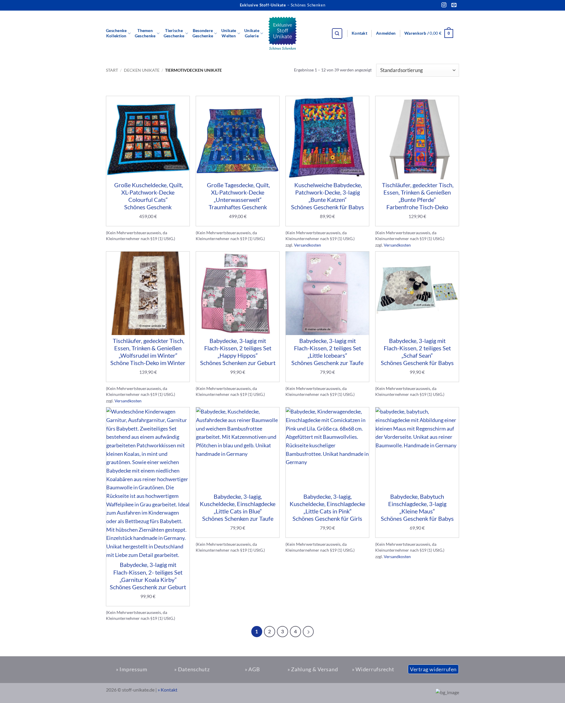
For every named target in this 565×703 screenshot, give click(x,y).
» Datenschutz (192, 669)
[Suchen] (337, 33)
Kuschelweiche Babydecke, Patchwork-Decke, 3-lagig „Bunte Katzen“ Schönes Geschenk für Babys (327, 196)
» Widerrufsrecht (373, 669)
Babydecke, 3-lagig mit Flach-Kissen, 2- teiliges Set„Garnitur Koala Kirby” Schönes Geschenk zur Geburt (148, 575)
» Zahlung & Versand (313, 669)
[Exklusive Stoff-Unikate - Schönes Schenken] (282, 33)
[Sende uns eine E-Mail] (453, 5)
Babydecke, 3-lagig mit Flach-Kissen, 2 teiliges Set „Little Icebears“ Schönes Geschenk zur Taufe (327, 351)
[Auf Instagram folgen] (443, 5)
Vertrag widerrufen (433, 669)
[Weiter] (308, 631)
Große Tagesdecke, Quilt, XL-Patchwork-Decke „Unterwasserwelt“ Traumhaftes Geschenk (238, 196)
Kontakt (359, 33)
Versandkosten (307, 244)
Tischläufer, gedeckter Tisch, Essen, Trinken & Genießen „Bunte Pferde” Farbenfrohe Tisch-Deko (417, 196)
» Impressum (131, 669)
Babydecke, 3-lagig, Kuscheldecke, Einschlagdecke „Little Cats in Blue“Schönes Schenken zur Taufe (237, 507)
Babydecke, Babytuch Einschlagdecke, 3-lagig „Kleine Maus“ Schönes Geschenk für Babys (417, 507)
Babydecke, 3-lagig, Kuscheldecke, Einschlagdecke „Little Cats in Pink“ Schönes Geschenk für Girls (327, 507)
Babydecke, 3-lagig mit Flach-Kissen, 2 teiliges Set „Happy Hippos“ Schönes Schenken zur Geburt (237, 351)
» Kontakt (167, 689)
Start (112, 70)
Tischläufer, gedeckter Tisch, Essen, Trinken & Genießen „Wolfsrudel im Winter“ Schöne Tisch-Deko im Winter (147, 351)
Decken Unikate (141, 70)
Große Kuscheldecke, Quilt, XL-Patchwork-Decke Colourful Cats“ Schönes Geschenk (148, 196)
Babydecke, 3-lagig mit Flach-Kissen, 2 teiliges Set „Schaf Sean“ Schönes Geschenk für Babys (417, 351)
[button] (386, 33)
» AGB (252, 669)
